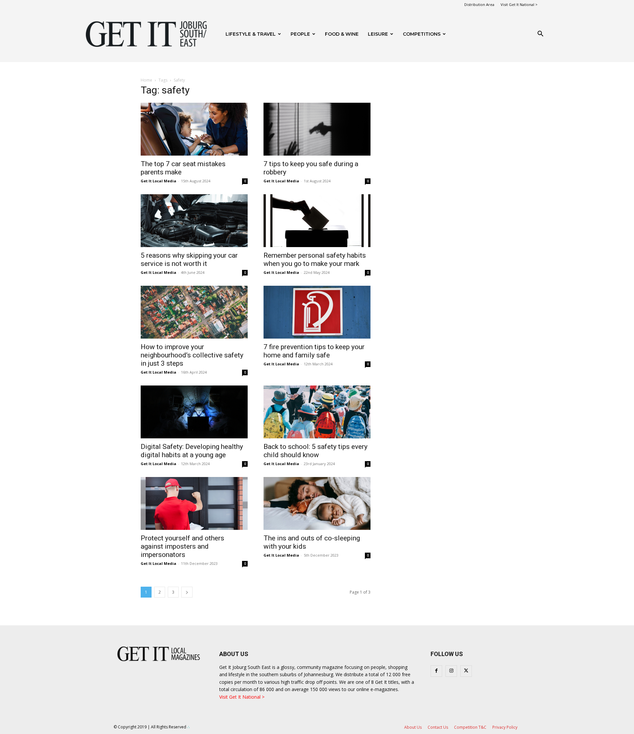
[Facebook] (436, 671)
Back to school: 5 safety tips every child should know (316, 451)
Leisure (378, 34)
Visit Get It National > (519, 4)
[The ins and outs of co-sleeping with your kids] (317, 503)
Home (146, 80)
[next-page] (187, 592)
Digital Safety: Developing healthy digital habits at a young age (192, 451)
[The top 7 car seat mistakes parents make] (194, 129)
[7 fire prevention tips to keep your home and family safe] (317, 312)
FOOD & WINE (342, 34)
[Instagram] (451, 671)
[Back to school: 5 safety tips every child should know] (317, 411)
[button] (540, 34)
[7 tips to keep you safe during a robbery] (317, 129)
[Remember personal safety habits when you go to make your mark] (317, 220)
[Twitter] (466, 671)
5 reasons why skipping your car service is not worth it (189, 259)
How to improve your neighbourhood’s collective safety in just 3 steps (192, 355)
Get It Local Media (158, 180)
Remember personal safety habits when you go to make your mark (315, 259)
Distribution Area (479, 4)
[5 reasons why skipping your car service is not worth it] (194, 220)
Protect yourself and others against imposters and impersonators (182, 546)
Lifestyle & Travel (251, 34)
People (300, 34)
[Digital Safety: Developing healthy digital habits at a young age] (194, 411)
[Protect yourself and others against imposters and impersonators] (194, 503)
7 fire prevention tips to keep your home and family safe (314, 351)
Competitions (421, 34)
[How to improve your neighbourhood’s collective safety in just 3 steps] (194, 312)
